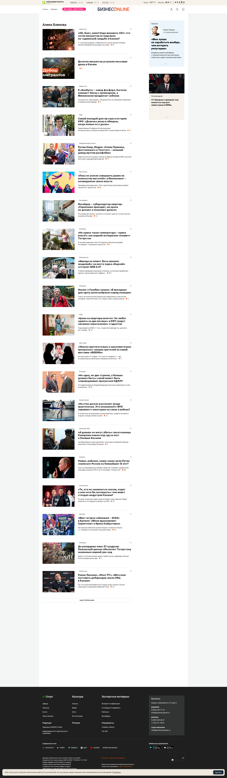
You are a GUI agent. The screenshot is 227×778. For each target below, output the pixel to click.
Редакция (47, 723)
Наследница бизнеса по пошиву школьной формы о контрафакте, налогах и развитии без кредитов (164, 55)
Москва (161, 2)
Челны (145, 2)
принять (218, 772)
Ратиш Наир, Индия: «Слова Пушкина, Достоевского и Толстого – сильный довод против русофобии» (101, 149)
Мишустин (83, 86)
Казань (45, 9)
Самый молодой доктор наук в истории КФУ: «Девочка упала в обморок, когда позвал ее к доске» (102, 121)
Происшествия (85, 428)
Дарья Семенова (170, 30)
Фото (74, 712)
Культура (77, 696)
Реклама (76, 723)
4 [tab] (167, 117)
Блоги (45, 712)
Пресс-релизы (48, 716)
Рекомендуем (157, 96)
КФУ (81, 115)
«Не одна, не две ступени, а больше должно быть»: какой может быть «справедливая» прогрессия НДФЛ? (100, 378)
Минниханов (84, 257)
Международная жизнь (88, 143)
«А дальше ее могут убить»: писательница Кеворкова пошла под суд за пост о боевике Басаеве (104, 435)
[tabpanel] (166, 42)
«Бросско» (167, 32)
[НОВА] (74, 10)
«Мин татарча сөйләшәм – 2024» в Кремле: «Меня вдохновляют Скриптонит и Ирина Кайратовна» (99, 520)
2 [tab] (165, 117)
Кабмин (82, 457)
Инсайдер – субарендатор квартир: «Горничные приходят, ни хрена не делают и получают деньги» (100, 207)
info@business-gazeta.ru (160, 713)
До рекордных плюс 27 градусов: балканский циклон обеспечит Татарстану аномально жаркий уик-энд (104, 549)
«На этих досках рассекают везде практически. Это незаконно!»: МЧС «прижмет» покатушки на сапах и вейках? (104, 406)
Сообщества (84, 485)
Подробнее (116, 772)
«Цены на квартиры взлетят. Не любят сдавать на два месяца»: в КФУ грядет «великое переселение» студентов (102, 321)
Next (182, 64)
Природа (83, 229)
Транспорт (83, 571)
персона (154, 24)
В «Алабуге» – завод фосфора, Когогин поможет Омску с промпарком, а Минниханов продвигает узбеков (102, 92)
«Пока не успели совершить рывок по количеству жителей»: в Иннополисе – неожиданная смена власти (102, 178)
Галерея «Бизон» (108, 727)
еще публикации (87, 600)
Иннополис (83, 172)
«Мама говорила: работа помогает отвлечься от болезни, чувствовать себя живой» (166, 44)
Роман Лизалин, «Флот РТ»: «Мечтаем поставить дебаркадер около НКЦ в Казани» (102, 577)
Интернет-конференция (111, 704)
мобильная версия (110, 748)
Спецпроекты (108, 723)
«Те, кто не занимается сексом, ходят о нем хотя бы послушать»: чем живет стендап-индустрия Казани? (101, 492)
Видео (74, 708)
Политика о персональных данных (113, 758)
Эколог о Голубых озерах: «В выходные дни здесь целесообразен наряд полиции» (104, 291)
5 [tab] (168, 117)
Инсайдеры (83, 200)
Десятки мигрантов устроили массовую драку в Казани (102, 63)
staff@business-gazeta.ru (160, 730)
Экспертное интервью (115, 696)
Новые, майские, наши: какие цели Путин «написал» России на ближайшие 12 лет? (104, 462)
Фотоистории (77, 716)
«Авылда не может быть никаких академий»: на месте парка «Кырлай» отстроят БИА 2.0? (101, 264)
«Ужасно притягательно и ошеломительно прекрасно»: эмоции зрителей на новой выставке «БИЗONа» (104, 349)
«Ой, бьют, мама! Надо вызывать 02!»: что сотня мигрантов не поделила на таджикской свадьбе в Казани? (104, 35)
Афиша (45, 704)
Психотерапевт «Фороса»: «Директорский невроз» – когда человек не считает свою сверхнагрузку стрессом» (164, 104)
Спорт (49, 696)
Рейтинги (105, 712)
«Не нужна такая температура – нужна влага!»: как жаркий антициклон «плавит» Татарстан (104, 235)
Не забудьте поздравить (111, 708)
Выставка (83, 343)
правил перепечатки (125, 766)
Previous (152, 64)
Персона (46, 708)
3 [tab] (166, 117)
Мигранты (83, 29)
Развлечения (84, 400)
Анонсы (75, 704)
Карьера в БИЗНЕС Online (52, 727)
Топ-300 (105, 731)
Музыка (82, 514)
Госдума (83, 371)
